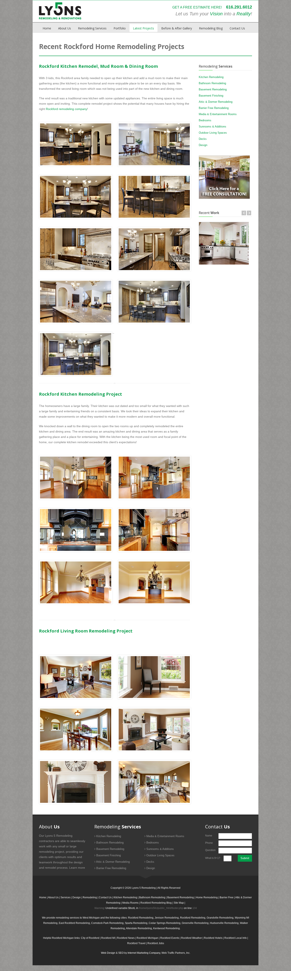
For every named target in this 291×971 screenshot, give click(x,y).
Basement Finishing (211, 95)
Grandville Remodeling (220, 917)
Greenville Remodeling (195, 923)
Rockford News (126, 937)
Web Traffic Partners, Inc (175, 952)
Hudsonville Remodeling (224, 923)
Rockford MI (108, 937)
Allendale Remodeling (139, 928)
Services (66, 897)
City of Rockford (90, 937)
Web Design (108, 952)
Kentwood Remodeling (166, 928)
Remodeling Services (92, 28)
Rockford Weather (191, 937)
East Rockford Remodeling (74, 923)
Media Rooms (130, 902)
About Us (64, 28)
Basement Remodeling (213, 89)
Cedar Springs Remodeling (164, 923)
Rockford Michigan (147, 937)
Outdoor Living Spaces (213, 132)
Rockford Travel (136, 943)
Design (203, 145)
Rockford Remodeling (140, 917)
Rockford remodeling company (66, 109)
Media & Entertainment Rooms (218, 114)
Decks (203, 138)
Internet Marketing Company (144, 952)
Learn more (77, 867)
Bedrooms (205, 120)
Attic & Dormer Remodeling (215, 101)
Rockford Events (169, 937)
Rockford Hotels (213, 937)
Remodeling (90, 897)
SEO (121, 952)
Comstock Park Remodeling (107, 923)
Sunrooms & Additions (212, 126)
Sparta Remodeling (136, 923)
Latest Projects (143, 28)
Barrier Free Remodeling (214, 108)
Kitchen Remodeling (211, 77)
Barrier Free (226, 897)
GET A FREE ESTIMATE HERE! (197, 7)
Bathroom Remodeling (212, 83)
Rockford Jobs (155, 943)
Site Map (179, 902)
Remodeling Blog (211, 28)
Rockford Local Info (235, 937)
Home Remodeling (207, 897)
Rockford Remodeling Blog (156, 902)
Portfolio (120, 28)
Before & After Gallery (176, 28)
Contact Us (237, 28)
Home (47, 28)
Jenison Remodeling (167, 917)
